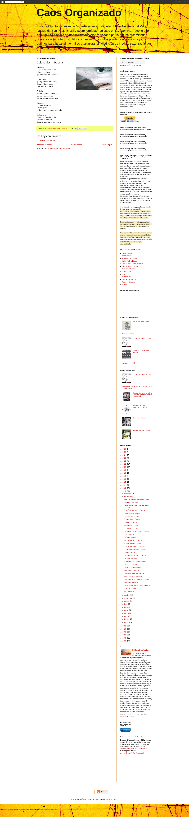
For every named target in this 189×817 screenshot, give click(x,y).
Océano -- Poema (130, 537)
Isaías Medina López (129, 261)
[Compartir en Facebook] (83, 128)
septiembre (128, 598)
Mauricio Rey (126, 277)
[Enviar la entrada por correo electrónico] (72, 128)
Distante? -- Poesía (129, 363)
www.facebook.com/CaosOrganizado (133, 749)
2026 (125, 449)
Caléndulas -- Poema (131, 525)
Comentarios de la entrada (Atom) (58, 148)
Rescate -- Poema (130, 564)
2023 (125, 458)
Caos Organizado (79, 12)
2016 (125, 479)
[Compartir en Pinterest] (86, 128)
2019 (125, 470)
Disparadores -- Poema (132, 513)
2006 (125, 641)
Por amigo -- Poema (131, 528)
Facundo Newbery (128, 282)
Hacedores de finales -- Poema (135, 555)
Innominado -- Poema (131, 570)
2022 (125, 461)
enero (126, 622)
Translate (137, 65)
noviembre (128, 497)
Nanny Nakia (126, 256)
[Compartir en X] (81, 128)
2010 (125, 629)
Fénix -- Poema (129, 552)
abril (126, 613)
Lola (123, 274)
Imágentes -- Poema (131, 582)
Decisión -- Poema (130, 558)
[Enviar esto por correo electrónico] (76, 128)
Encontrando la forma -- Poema (135, 549)
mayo (126, 610)
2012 (125, 491)
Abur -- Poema (129, 534)
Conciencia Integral (129, 279)
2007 (125, 638)
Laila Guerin (126, 272)
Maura (124, 284)
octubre (127, 595)
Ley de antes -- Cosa (131, 516)
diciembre (128, 494)
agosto (126, 601)
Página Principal (76, 145)
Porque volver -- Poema (132, 543)
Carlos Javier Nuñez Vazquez (132, 264)
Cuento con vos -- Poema (133, 540)
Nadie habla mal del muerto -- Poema (137, 585)
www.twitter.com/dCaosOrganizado (132, 753)
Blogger (115, 799)
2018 (125, 473)
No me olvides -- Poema (141, 321)
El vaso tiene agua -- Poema (134, 546)
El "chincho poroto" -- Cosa (142, 338)
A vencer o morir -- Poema (133, 576)
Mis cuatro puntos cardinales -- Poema (140, 406)
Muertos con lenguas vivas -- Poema (137, 499)
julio (126, 604)
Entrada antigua (106, 145)
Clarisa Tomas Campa (130, 266)
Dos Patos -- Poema (131, 502)
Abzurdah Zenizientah (130, 258)
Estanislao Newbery (142, 650)
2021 (125, 464)
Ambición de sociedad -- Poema (135, 561)
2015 (125, 482)
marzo (126, 616)
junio (126, 607)
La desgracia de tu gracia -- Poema (136, 579)
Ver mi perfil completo (127, 717)
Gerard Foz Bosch (128, 269)
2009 (125, 632)
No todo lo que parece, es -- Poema (136, 531)
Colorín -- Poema (128, 334)
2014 (125, 485)
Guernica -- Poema (139, 418)
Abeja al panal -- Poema (141, 430)
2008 (125, 635)
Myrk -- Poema (129, 591)
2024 (125, 455)
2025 (125, 452)
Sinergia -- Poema (130, 522)
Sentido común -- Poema (132, 567)
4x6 (97, 799)
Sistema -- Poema (130, 588)
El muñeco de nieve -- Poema (134, 510)
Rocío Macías (127, 253)
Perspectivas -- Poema (132, 519)
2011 (125, 626)
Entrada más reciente (44, 145)
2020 (125, 467)
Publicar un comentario (48, 140)
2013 (125, 488)
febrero (127, 619)
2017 (125, 476)
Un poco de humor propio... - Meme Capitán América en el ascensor (142, 395)
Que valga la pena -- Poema (134, 573)
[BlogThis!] (78, 128)
